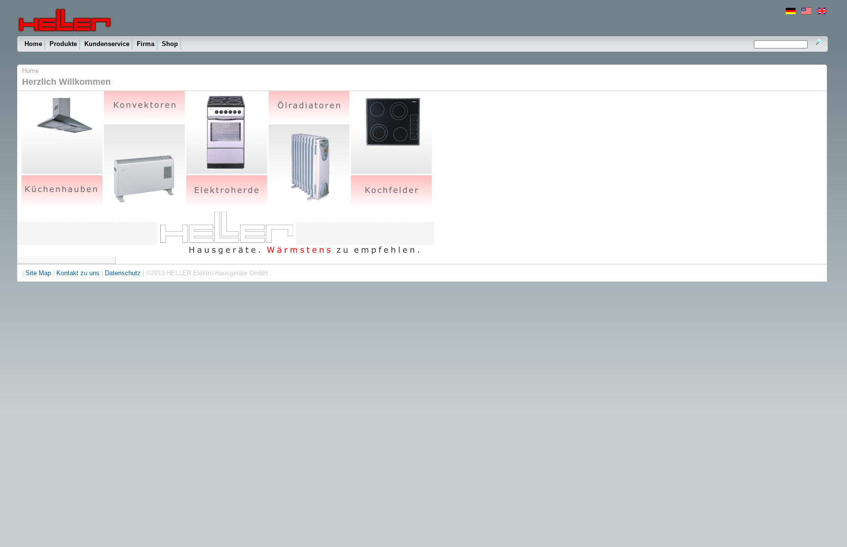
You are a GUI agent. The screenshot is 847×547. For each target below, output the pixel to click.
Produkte (63, 44)
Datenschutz (123, 273)
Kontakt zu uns (78, 273)
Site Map (38, 273)
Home (33, 44)
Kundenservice (106, 44)
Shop (170, 44)
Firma (145, 44)
